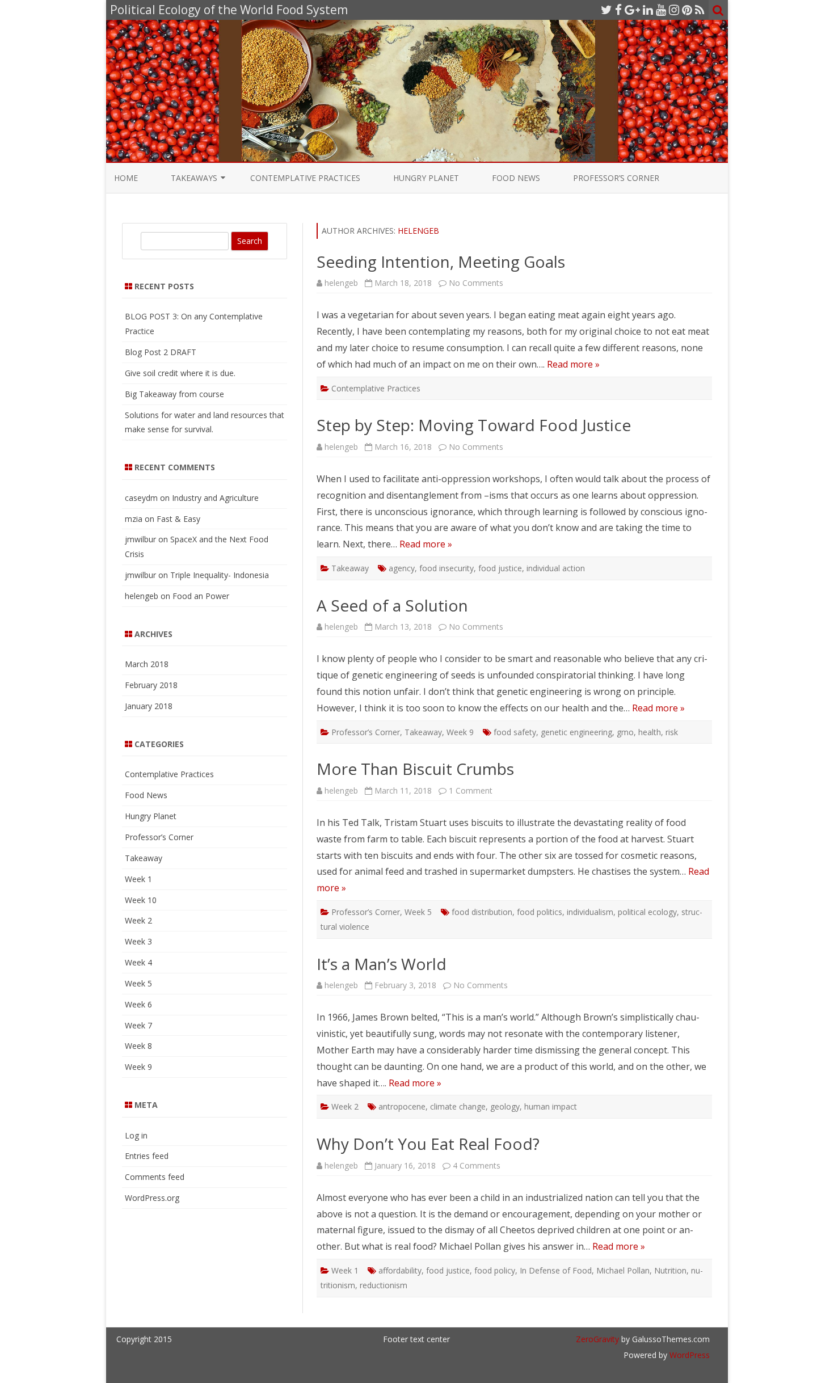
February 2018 (151, 685)
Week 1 (345, 1270)
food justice (500, 568)
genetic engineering (576, 732)
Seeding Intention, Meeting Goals (441, 261)
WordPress (688, 1355)
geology (505, 1106)
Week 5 (418, 911)
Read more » (573, 364)
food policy (494, 1270)
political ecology (647, 911)
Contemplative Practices (305, 177)
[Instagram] (674, 10)
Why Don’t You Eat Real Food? (428, 1143)
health (649, 732)
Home (126, 177)
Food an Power (200, 596)
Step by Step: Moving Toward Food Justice (474, 425)
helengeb (418, 230)
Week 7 (138, 1025)
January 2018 (148, 706)
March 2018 (147, 664)
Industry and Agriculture (215, 497)
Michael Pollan (623, 1270)
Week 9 (460, 732)
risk (671, 732)
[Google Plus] (632, 10)
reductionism (383, 1285)
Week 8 (138, 1045)
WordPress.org (152, 1197)
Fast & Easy (178, 518)
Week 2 (345, 1106)
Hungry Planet (426, 177)
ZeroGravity (597, 1339)
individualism (590, 911)
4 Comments (476, 1165)
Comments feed (154, 1176)
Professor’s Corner (616, 177)
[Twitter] (606, 10)
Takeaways (194, 177)
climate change (458, 1106)
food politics (539, 911)
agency (402, 568)
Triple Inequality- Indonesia (219, 575)
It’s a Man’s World (382, 964)
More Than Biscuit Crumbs (415, 768)
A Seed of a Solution (392, 605)
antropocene (402, 1106)
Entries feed (147, 1155)
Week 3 (138, 941)
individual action (555, 568)
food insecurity (446, 568)
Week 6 (138, 1004)
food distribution (482, 911)
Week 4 (138, 962)
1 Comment (470, 790)
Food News (516, 177)
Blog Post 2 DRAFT (160, 352)
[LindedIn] (648, 10)
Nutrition (670, 1270)
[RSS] (700, 10)
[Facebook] (618, 10)
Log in (136, 1135)
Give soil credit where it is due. (180, 373)
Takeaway (350, 568)
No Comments (476, 282)
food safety (515, 732)
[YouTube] (661, 10)
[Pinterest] (687, 10)
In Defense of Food (556, 1270)
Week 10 (141, 900)
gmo (625, 732)
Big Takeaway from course (174, 394)
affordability (400, 1270)
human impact (550, 1106)
